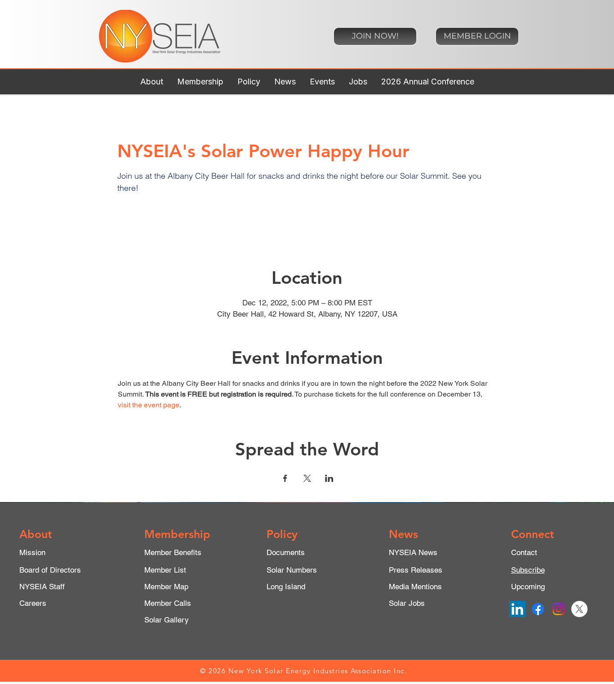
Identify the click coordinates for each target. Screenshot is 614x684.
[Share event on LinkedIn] (329, 478)
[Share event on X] (307, 478)
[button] (151, 81)
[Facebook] (538, 609)
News (403, 534)
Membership (177, 534)
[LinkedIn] (517, 609)
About (35, 534)
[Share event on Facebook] (285, 478)
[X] (579, 609)
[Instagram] (559, 609)
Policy (282, 534)
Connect (532, 534)
